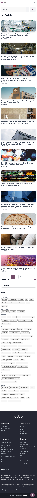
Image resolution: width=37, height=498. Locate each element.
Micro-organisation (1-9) (24, 375)
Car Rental (5, 332)
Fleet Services (6, 342)
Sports (22, 359)
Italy (26, 299)
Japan (31, 299)
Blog (21, 455)
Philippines (14, 302)
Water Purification (22, 366)
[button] (34, 2)
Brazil (18, 317)
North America (22, 320)
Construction (25, 332)
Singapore (21, 302)
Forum (3, 430)
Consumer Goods (6, 336)
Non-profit (10, 356)
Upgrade (4, 447)
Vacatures (23, 448)
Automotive (13, 329)
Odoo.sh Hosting (6, 442)
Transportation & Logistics (9, 366)
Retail (3, 359)
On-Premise (21, 311)
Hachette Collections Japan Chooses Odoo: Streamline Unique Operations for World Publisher (17, 80)
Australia (4, 299)
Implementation (14, 394)
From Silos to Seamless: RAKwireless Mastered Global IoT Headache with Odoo (17, 164)
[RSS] (35, 279)
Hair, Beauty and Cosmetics (9, 346)
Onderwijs (4, 453)
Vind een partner (6, 460)
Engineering (5, 339)
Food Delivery (24, 390)
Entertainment (14, 339)
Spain (28, 302)
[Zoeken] (27, 9)
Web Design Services (14, 401)
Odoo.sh (13, 311)
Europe (32, 317)
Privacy (29, 461)
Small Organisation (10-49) (9, 382)
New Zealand (5, 302)
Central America (24, 387)
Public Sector (18, 356)
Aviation (20, 329)
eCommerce (5, 369)
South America (6, 323)
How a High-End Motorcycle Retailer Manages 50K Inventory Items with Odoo (18, 101)
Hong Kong (5, 320)
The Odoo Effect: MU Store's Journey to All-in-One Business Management (17, 184)
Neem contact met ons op (27, 446)
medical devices (6, 397)
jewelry (22, 394)
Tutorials (4, 426)
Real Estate (27, 356)
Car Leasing (28, 329)
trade (28, 397)
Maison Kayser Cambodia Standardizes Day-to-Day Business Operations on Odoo (17, 227)
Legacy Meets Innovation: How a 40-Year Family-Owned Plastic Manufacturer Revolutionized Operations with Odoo (17, 57)
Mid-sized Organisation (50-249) (10, 378)
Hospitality (15, 349)
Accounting (5, 387)
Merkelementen (24, 444)
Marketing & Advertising (28, 352)
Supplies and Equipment (8, 363)
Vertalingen (23, 433)
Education (24, 336)
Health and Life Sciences (25, 346)
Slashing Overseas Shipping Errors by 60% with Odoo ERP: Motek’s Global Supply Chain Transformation (17, 35)
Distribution (16, 336)
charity (32, 387)
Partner (22, 397)
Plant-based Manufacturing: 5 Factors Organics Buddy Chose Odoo (17, 248)
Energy (31, 336)
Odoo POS (15, 397)
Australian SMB (14, 387)
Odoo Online (5, 311)
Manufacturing (16, 352)
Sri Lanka (4, 306)
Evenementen (24, 451)
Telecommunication (22, 363)
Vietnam (4, 401)
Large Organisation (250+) (9, 375)
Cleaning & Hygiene (15, 332)
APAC (3, 317)
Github (22, 429)
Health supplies (6, 349)
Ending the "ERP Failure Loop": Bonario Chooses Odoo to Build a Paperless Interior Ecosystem (17, 122)
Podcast (22, 453)
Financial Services (24, 339)
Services (16, 359)
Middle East (13, 320)
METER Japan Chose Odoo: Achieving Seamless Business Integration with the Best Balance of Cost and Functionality (17, 206)
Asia (14, 317)
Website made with (16, 495)
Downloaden (24, 426)
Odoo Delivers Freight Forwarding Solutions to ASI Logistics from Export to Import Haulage (18, 269)
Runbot (22, 431)
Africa (9, 317)
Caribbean (25, 317)
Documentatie (5, 428)
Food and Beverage (17, 342)
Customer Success (13, 390)
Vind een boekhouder (7, 456)
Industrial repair (6, 352)
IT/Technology (24, 349)
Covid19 (4, 390)
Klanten (22, 457)
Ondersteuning (5, 445)
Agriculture (5, 329)
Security (9, 359)
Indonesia (20, 299)
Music (3, 356)
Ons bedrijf (23, 442)
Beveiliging (23, 463)
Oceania (30, 320)
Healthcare (5, 394)
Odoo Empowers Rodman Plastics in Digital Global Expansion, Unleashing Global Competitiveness (18, 143)
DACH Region (12, 299)
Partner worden (6, 462)
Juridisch (22, 461)
